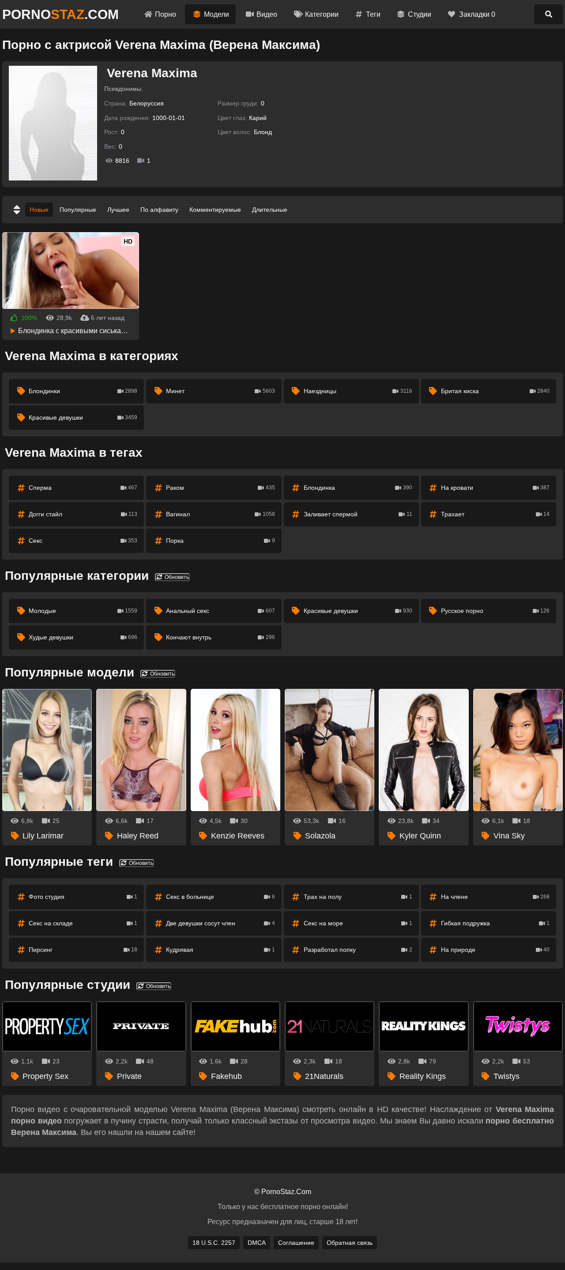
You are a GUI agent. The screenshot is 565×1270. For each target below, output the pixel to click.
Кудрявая (220, 949)
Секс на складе (83, 923)
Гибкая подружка (495, 923)
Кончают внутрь (220, 637)
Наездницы (358, 391)
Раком (220, 487)
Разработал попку (358, 949)
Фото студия (83, 896)
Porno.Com (60, 14)
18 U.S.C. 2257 (213, 1242)
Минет (220, 391)
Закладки (477, 14)
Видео (266, 14)
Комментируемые (215, 209)
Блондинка (358, 487)
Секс (83, 540)
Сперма (83, 487)
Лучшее (118, 209)
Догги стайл (83, 514)
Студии (419, 14)
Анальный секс (220, 610)
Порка (220, 540)
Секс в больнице (220, 896)
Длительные (269, 209)
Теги (373, 14)
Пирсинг (83, 949)
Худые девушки (83, 637)
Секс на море (358, 923)
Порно (165, 14)
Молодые (83, 610)
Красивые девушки (83, 417)
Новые (39, 209)
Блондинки (83, 391)
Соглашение (296, 1242)
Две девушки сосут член (220, 923)
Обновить (176, 577)
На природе (495, 949)
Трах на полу (358, 896)
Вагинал (220, 514)
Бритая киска (495, 391)
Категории (322, 14)
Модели (216, 14)
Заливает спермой (358, 514)
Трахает (495, 514)
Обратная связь (350, 1242)
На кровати (495, 487)
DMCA (257, 1242)
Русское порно (495, 610)
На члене (495, 896)
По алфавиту (159, 209)
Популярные (78, 209)
